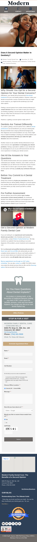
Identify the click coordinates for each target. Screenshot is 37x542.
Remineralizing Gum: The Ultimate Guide (15, 496)
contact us (18, 263)
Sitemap (12, 538)
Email (6, 358)
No (6, 422)
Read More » (5, 504)
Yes (7, 419)
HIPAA (32, 536)
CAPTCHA (7, 426)
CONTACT (18, 11)
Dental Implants (7, 61)
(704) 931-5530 (17, 334)
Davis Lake (4, 251)
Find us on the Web (21, 538)
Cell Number (8, 366)
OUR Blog (6, 493)
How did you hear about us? (13, 407)
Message (7, 391)
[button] (6, 8)
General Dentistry (11, 63)
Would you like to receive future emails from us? (17, 415)
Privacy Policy (25, 536)
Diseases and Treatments (19, 61)
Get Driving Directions (10, 332)
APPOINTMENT (30, 11)
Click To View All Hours (14, 337)
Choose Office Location (12, 385)
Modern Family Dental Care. (21, 239)
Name (6, 350)
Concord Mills (14, 251)
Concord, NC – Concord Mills (13, 388)
